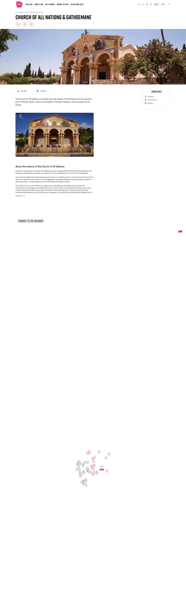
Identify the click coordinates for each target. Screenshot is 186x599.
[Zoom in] (179, 231)
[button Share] (25, 24)
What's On (39, 4)
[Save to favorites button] (18, 24)
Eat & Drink (50, 4)
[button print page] (31, 24)
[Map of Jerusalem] (139, 4)
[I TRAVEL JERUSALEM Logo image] (18, 4)
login (156, 4)
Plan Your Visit (77, 4)
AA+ (169, 4)
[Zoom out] (181, 231)
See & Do (29, 4)
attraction (21, 12)
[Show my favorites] (143, 4)
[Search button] (151, 4)
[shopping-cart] (147, 4)
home (16, 12)
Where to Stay (63, 4)
